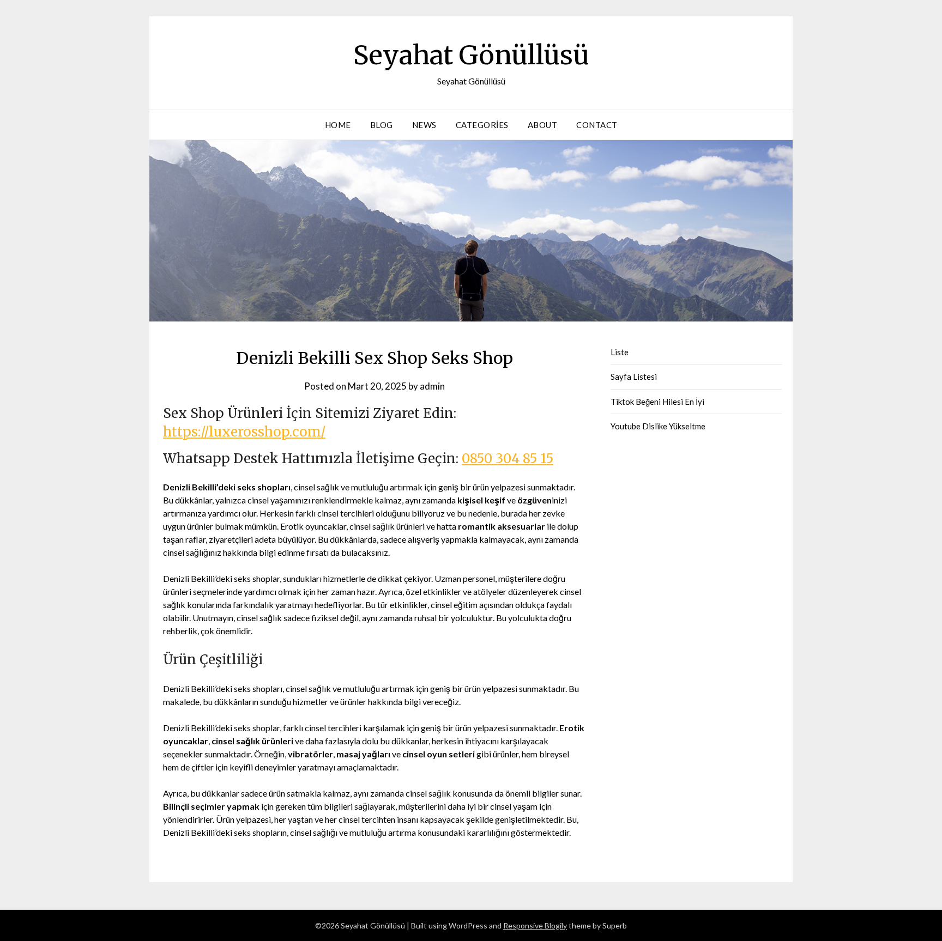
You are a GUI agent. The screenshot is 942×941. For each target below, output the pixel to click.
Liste (620, 352)
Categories (482, 125)
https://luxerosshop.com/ (244, 431)
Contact (597, 125)
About (543, 125)
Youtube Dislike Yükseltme (658, 426)
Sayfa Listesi (634, 376)
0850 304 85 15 (507, 458)
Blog (381, 125)
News (424, 125)
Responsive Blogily (535, 925)
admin (432, 386)
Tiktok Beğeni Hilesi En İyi (657, 401)
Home (338, 125)
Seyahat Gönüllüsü (471, 55)
